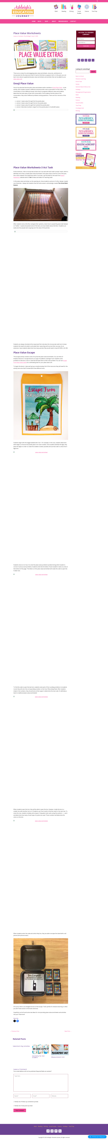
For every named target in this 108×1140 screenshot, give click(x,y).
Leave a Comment (18, 36)
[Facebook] (48, 1131)
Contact (73, 21)
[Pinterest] (56, 1131)
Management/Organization (83, 92)
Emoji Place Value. (57, 87)
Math (77, 95)
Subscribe (86, 46)
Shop (46, 21)
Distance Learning (81, 79)
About (54, 21)
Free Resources (63, 21)
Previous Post (14, 1031)
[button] (97, 1136)
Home (33, 21)
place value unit (17, 79)
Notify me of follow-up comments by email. (26, 1101)
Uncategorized (80, 108)
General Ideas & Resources (83, 87)
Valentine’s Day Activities (21, 1046)
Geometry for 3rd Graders (38, 1056)
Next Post (68, 1031)
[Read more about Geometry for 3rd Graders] (41, 1049)
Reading (78, 97)
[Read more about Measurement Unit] (60, 1049)
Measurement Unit (58, 1057)
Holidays (78, 89)
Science (78, 100)
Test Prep (78, 105)
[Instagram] (52, 1131)
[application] (41, 21)
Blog (39, 21)
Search (93, 71)
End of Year (79, 81)
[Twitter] (59, 1131)
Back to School (80, 76)
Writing (78, 111)
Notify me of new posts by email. (24, 1106)
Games (77, 84)
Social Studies (79, 103)
